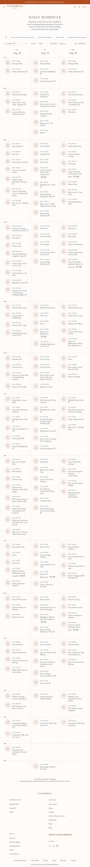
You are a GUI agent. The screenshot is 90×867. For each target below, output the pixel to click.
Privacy (45, 860)
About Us (12, 838)
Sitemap (73, 860)
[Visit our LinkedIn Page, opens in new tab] (53, 846)
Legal (54, 860)
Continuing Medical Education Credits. (56, 781)
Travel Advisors (14, 854)
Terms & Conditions (20, 860)
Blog (50, 828)
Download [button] (81, 44)
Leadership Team (14, 846)
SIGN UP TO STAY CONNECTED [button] (60, 834)
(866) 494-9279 (14, 804)
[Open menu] (4, 7)
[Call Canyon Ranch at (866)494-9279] (75, 6)
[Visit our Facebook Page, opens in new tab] (50, 846)
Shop (50, 824)
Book (85, 7)
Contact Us (12, 808)
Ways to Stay (53, 804)
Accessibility (35, 860)
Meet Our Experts (14, 842)
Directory (63, 860)
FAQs (11, 812)
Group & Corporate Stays (57, 816)
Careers (11, 850)
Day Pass (51, 812)
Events (51, 808)
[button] (79, 6)
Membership (53, 820)
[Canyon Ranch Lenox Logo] (15, 7)
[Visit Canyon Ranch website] (45, 793)
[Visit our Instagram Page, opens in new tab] (57, 846)
